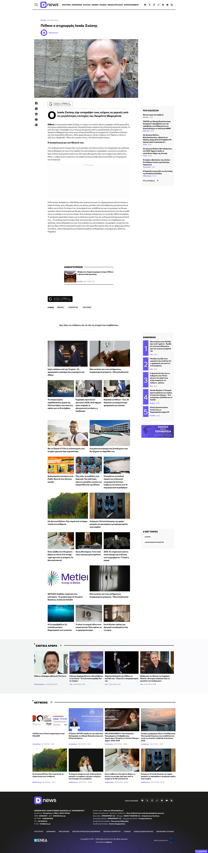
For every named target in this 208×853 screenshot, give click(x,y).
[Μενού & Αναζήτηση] (36, 5)
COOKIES (127, 831)
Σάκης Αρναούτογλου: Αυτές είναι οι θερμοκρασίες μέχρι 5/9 (159, 409)
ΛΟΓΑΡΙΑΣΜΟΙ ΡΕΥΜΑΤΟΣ (154, 542)
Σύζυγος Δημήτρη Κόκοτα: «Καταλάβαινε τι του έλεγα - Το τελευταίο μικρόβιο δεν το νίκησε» (86, 678)
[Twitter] (36, 109)
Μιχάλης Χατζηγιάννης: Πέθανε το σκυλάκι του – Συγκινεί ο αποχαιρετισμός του (121, 678)
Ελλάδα (43, 20)
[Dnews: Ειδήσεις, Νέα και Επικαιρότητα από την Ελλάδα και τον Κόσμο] (49, 5)
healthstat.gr (37, 782)
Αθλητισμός (147, 176)
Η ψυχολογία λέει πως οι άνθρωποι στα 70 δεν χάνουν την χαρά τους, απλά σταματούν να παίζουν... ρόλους (160, 378)
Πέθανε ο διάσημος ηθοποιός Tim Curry (50, 676)
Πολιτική (146, 131)
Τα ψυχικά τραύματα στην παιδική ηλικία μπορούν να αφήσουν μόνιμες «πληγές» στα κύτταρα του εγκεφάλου (85, 776)
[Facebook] (36, 103)
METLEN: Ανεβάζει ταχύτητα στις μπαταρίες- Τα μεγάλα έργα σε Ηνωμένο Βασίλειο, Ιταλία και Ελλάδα (65, 597)
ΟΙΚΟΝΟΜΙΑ (77, 5)
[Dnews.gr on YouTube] (167, 5)
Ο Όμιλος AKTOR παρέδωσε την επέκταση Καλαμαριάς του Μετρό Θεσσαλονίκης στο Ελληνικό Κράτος (86, 735)
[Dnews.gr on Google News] (163, 5)
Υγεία (145, 144)
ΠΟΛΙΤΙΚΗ (66, 5)
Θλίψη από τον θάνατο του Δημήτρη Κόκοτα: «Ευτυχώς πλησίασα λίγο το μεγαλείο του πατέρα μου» (155, 678)
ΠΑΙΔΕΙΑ (103, 5)
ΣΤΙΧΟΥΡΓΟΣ (73, 307)
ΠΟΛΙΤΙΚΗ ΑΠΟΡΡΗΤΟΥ (112, 831)
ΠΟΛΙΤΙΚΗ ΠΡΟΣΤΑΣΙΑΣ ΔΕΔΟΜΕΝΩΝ (86, 831)
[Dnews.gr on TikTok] (158, 5)
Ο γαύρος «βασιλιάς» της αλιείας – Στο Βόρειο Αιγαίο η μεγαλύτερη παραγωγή (157, 162)
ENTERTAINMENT (131, 5)
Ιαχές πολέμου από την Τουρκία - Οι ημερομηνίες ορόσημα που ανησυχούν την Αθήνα (66, 372)
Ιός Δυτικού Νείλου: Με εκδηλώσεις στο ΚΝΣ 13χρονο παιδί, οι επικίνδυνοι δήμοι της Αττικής (157, 151)
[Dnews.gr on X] (149, 5)
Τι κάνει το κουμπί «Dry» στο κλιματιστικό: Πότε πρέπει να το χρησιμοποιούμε (89, 627)
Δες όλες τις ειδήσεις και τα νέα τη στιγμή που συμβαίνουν (88, 325)
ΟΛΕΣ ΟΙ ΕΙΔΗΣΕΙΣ (131, 801)
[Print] (36, 125)
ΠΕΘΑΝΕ (60, 307)
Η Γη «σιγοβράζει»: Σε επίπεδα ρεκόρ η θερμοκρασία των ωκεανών (60, 627)
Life (151, 354)
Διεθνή (152, 403)
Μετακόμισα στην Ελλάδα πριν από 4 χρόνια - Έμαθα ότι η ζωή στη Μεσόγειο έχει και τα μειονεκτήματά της (160, 346)
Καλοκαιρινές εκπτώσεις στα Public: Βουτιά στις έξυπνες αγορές (60, 479)
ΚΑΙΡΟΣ (147, 537)
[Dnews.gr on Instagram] (154, 5)
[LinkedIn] (36, 114)
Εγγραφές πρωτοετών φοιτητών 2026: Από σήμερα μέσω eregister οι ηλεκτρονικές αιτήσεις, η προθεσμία (88, 405)
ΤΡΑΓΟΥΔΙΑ (87, 307)
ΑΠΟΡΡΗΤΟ (202, 851)
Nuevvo (109, 842)
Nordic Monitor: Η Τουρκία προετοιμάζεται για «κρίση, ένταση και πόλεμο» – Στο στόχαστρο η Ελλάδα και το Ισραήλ (161, 395)
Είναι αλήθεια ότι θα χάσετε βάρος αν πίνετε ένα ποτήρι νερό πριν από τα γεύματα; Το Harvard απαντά (120, 776)
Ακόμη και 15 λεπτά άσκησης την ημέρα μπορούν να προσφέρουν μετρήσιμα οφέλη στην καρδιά (109, 524)
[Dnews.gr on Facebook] (145, 5)
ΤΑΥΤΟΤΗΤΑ (38, 831)
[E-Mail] (36, 119)
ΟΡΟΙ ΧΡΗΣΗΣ (64, 831)
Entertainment (39, 684)
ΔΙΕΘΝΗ (95, 5)
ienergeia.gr (36, 744)
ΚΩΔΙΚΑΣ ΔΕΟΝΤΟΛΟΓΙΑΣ (143, 831)
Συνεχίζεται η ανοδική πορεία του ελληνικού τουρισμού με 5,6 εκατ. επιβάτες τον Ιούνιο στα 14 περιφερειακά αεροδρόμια (115, 482)
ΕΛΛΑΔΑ (87, 5)
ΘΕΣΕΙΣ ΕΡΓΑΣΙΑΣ (115, 5)
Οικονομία (147, 167)
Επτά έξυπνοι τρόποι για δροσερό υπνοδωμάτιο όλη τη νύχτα (116, 627)
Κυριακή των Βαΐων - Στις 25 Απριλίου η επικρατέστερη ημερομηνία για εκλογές (116, 402)
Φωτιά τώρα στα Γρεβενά (153, 115)
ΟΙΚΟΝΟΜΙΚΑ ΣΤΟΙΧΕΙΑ (165, 831)
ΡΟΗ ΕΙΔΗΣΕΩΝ (151, 110)
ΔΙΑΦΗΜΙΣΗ (50, 831)
